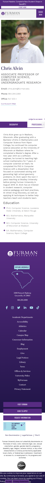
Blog (22, 344)
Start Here (22, 7)
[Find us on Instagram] (12, 307)
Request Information (22, 417)
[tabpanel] (21, 184)
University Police (22, 375)
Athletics (23, 326)
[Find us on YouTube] (31, 307)
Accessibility (22, 321)
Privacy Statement (22, 389)
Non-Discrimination (12, 435)
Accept (9, 481)
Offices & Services (23, 371)
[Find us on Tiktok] (37, 307)
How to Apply (22, 411)
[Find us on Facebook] (7, 307)
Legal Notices (22, 357)
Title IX (37, 435)
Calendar (22, 330)
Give (22, 353)
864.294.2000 (22, 300)
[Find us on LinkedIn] (25, 307)
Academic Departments (22, 317)
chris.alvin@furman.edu (18, 89)
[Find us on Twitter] (18, 307)
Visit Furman (22, 404)
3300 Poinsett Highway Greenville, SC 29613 (22, 294)
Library (22, 362)
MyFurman (22, 380)
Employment (22, 348)
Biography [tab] (13, 124)
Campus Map (22, 335)
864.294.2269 (14, 94)
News (22, 366)
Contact (22, 384)
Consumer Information (22, 339)
